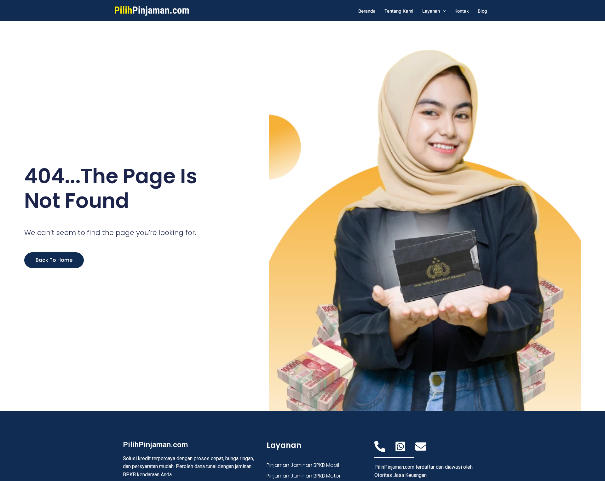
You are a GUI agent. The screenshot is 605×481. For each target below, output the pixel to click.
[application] (443, 11)
